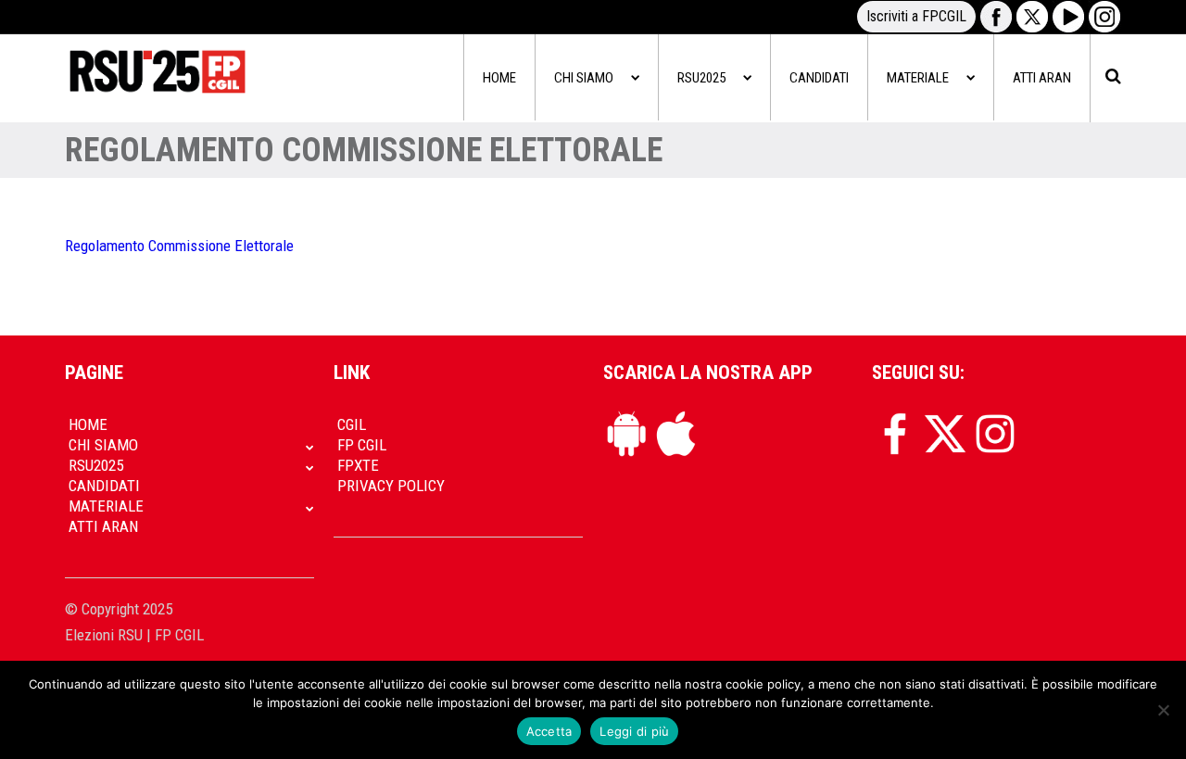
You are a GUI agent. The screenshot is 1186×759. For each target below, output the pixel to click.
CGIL (351, 424)
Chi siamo (583, 78)
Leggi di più (634, 731)
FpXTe (358, 465)
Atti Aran (1042, 78)
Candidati (819, 78)
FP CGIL (361, 445)
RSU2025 (701, 78)
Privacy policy (391, 485)
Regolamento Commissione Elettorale (179, 245)
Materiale (918, 78)
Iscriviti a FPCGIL (916, 16)
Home (499, 78)
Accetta (549, 731)
